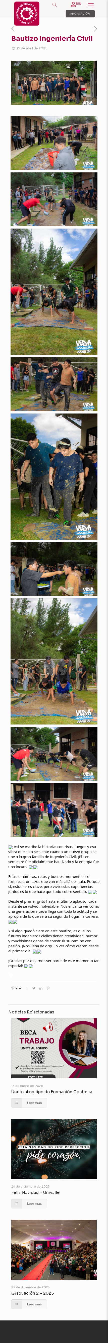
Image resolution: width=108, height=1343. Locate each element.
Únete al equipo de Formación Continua (51, 1091)
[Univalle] (26, 25)
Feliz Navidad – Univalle (35, 1192)
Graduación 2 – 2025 (32, 1293)
